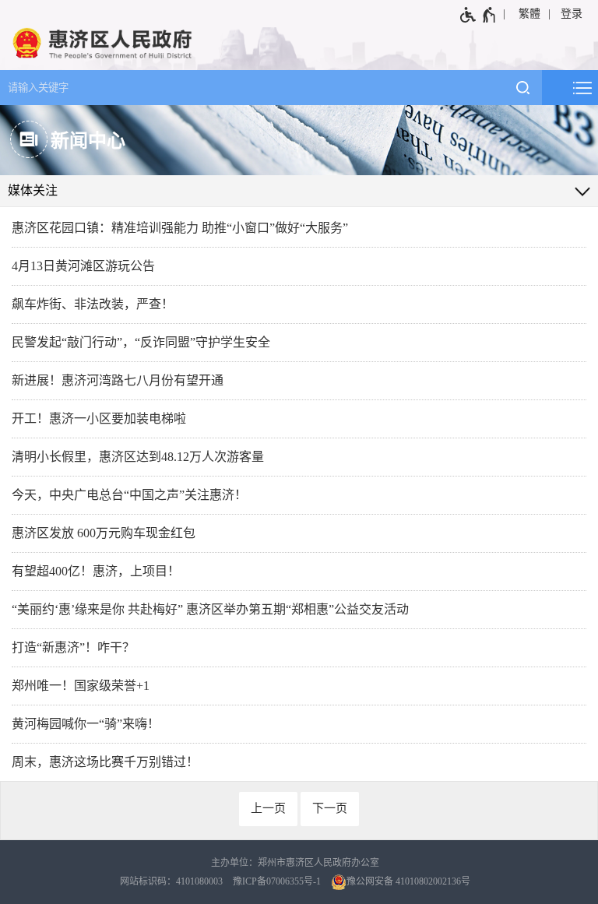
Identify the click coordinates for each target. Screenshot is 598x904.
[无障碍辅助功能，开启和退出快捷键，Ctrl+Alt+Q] (478, 14)
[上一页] (268, 809)
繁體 (529, 13)
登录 (571, 13)
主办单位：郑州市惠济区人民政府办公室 (295, 862)
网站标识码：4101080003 (171, 881)
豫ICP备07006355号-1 (277, 881)
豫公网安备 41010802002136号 (408, 881)
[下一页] (330, 809)
